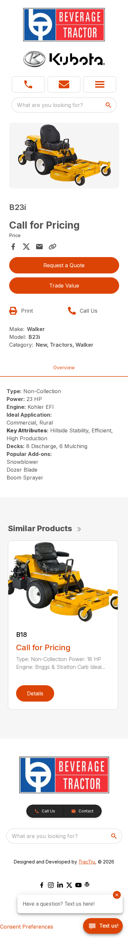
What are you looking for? (50, 105)
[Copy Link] (52, 247)
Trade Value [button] (64, 285)
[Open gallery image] (64, 155)
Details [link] (35, 693)
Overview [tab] (64, 367)
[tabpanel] (64, 156)
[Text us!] (103, 926)
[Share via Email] (39, 247)
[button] (28, 84)
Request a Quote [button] (64, 265)
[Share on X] (26, 247)
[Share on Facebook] (13, 247)
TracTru (86, 861)
